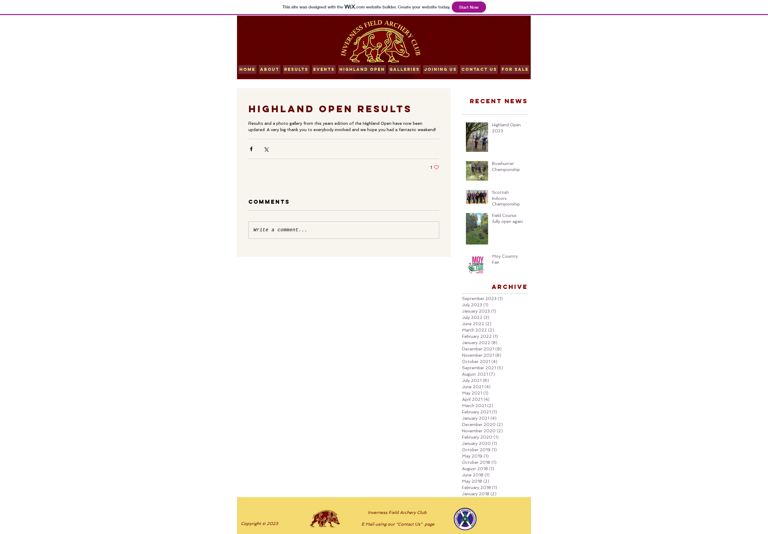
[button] (296, 69)
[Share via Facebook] (251, 149)
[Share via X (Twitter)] (266, 149)
